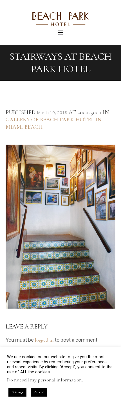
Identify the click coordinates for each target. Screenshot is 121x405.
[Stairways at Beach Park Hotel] (60, 227)
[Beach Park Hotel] (60, 19)
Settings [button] (17, 392)
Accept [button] (39, 392)
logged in (44, 340)
